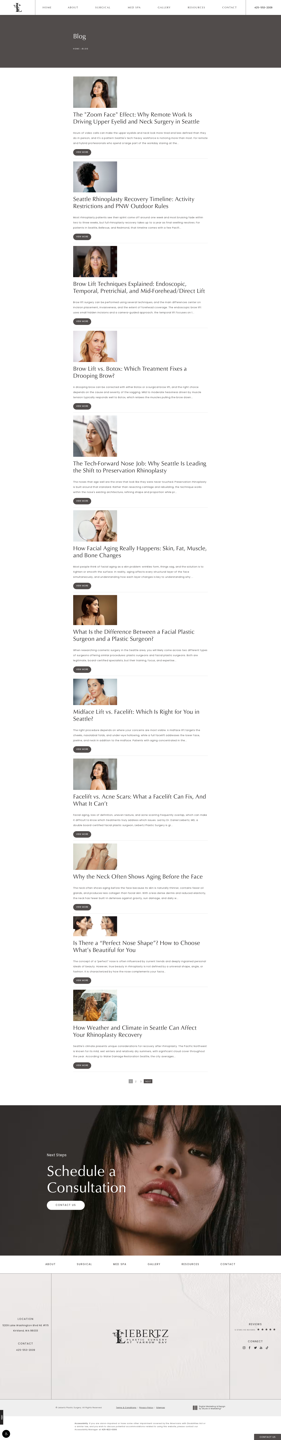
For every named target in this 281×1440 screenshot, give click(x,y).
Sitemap (160, 1408)
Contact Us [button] (267, 1437)
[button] (6, 1434)
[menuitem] (48, 7)
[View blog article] (95, 92)
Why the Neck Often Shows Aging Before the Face (138, 876)
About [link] (73, 7)
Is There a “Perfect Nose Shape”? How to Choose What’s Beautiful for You (136, 946)
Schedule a (87, 1178)
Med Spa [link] (134, 7)
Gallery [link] (164, 7)
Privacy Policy (146, 1408)
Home (76, 49)
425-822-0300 (109, 1430)
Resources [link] (196, 7)
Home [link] (47, 7)
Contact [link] (229, 7)
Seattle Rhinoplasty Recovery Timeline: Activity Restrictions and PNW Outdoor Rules (134, 202)
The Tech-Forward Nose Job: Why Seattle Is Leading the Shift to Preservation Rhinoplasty (139, 466)
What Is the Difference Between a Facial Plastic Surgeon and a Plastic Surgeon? (134, 635)
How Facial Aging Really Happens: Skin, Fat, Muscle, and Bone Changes (140, 551)
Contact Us (66, 1205)
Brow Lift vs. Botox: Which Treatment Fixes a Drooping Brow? (130, 372)
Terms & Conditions (126, 1408)
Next (148, 1081)
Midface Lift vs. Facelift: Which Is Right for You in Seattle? (136, 715)
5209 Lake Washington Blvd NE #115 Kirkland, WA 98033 (25, 1328)
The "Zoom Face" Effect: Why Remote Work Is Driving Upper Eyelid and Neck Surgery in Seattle (136, 117)
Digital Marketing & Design (212, 1408)
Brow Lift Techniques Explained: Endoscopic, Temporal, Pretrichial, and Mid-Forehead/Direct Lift (139, 287)
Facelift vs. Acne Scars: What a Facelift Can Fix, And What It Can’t (139, 799)
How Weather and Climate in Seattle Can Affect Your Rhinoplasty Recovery (135, 1031)
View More (82, 152)
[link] (263, 8)
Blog (85, 49)
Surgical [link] (103, 7)
